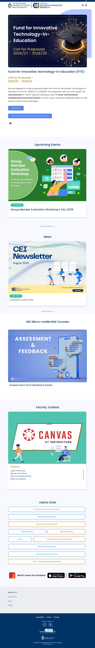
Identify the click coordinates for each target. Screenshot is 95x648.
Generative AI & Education (47, 517)
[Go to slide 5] (43, 124)
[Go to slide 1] (31, 124)
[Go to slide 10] (58, 124)
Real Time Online (27, 532)
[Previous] (10, 41)
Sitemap (56, 617)
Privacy (48, 617)
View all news (46, 311)
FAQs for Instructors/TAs (20, 476)
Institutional (16, 108)
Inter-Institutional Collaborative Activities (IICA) (30, 116)
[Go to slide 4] (40, 124)
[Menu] (86, 5)
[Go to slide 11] (61, 124)
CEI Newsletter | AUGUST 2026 (21, 300)
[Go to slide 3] (37, 124)
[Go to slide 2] (34, 124)
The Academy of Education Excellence (46, 509)
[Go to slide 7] (49, 124)
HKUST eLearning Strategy (47, 547)
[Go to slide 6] (46, 124)
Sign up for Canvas (18, 473)
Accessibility (40, 617)
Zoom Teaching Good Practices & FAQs (47, 561)
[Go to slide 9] (55, 124)
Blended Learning (66, 532)
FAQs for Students (18, 479)
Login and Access (17, 471)
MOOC (20, 539)
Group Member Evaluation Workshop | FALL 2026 (42, 209)
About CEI (12, 592)
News (10, 601)
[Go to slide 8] (52, 124)
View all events (46, 226)
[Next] (85, 41)
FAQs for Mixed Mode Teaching (46, 554)
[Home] (47, 5)
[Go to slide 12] (64, 124)
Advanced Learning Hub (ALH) (46, 524)
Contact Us (12, 597)
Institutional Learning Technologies (59, 539)
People (10, 605)
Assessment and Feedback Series (30, 385)
